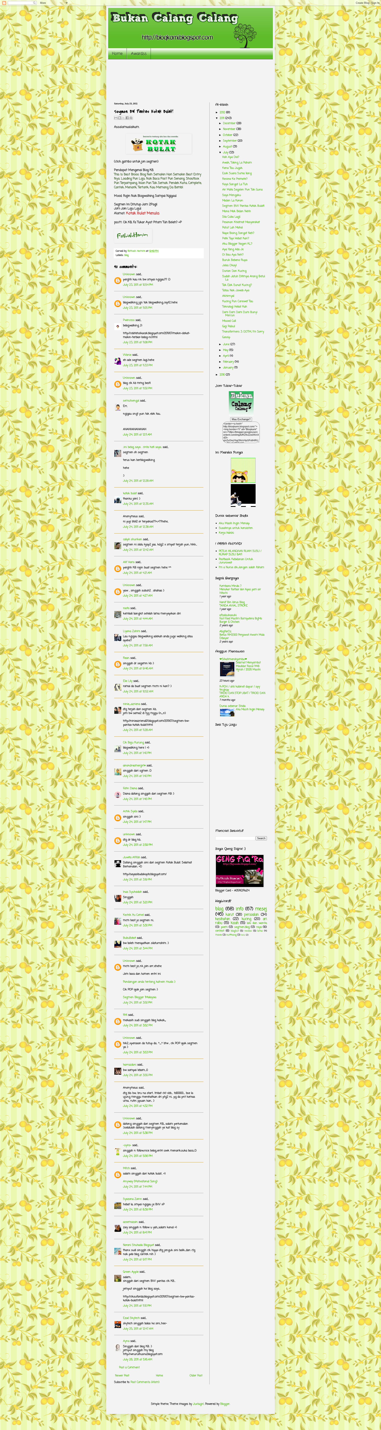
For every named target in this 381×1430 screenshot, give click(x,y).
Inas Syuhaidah (132, 892)
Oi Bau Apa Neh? (232, 255)
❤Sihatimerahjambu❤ (233, 659)
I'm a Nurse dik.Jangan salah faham (241, 567)
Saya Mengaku (231, 195)
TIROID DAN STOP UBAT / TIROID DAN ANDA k (242, 695)
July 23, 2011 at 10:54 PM (138, 285)
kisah (235, 923)
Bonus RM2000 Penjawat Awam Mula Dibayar (242, 636)
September (230, 141)
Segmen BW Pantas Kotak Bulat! (243, 206)
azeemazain (130, 1222)
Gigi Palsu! (228, 326)
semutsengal (131, 401)
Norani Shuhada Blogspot (138, 1245)
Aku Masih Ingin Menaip (234, 523)
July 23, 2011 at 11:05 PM (137, 308)
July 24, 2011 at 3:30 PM (137, 926)
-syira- (127, 1145)
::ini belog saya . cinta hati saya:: (142, 447)
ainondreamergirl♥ (134, 766)
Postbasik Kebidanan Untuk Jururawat (236, 561)
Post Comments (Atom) (145, 1382)
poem (224, 927)
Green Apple (131, 1272)
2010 (223, 375)
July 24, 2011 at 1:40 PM (137, 753)
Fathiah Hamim (137, 251)
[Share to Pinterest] (131, 118)
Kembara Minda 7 (230, 586)
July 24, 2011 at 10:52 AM (138, 692)
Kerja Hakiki (226, 533)
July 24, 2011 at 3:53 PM (137, 1052)
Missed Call (229, 321)
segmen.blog (242, 927)
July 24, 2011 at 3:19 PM (137, 880)
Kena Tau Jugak (232, 168)
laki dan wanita (257, 923)
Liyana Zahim (131, 631)
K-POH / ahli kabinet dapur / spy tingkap (239, 688)
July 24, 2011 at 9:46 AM (138, 669)
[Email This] (116, 118)
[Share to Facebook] (127, 118)
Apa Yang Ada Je (232, 249)
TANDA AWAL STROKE (233, 606)
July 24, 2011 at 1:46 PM (137, 799)
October (228, 135)
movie (218, 935)
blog (126, 255)
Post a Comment (129, 1368)
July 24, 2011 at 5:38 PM (137, 1133)
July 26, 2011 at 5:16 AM (137, 1360)
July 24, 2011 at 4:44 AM (138, 619)
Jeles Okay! (229, 265)
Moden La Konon (232, 201)
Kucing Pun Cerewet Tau (237, 301)
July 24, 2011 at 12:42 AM (138, 550)
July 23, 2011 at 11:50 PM (137, 388)
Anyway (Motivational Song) (140, 1181)
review (248, 931)
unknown (129, 834)
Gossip (226, 337)
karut (230, 914)
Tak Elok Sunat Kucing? (237, 285)
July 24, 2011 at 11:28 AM (138, 730)
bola (243, 935)
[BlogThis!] (120, 118)
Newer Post (122, 1376)
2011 (222, 118)
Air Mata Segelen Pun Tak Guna (242, 190)
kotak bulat (130, 493)
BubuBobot (129, 938)
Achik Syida (130, 811)
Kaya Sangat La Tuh (235, 184)
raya (259, 927)
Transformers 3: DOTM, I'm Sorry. (243, 332)
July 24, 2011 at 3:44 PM (137, 949)
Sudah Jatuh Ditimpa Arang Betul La (243, 278)
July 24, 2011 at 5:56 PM (138, 1156)
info (239, 909)
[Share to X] (123, 118)
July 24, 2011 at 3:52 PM (137, 1025)
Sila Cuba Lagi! (231, 217)
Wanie (127, 355)
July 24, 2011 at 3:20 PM (137, 902)
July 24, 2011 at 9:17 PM (137, 1260)
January (228, 368)
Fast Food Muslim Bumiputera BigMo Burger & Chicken (240, 620)
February (229, 362)
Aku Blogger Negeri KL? (237, 244)
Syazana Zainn (132, 1199)
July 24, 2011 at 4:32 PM (137, 1106)
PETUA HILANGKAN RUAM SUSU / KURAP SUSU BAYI (240, 553)
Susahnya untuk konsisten (236, 528)
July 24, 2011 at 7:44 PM (137, 1187)
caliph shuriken (132, 539)
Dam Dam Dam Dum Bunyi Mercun (239, 314)
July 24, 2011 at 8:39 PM (138, 1210)
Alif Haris (129, 562)
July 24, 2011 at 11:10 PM (137, 1306)
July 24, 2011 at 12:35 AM (138, 504)
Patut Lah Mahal (232, 228)
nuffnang (231, 935)
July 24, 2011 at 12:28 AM (138, 481)
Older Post (196, 1376)
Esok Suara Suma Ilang (237, 173)
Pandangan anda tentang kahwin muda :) (149, 982)
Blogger (225, 1404)
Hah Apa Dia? (230, 157)
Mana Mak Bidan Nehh (236, 211)
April (226, 356)
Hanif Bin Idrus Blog (232, 602)
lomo (260, 931)
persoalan (251, 914)
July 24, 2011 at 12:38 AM (138, 527)
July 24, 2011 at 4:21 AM (137, 573)
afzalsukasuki (228, 615)
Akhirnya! (228, 296)
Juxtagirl (198, 1404)
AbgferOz (225, 631)
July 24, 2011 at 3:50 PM (137, 1003)
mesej (261, 909)
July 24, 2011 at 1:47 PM (137, 822)
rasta (126, 608)
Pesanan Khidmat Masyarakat (241, 222)
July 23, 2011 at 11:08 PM (137, 342)
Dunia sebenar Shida (232, 706)
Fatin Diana (130, 788)
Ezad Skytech (131, 1318)
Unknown (129, 274)
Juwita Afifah (131, 857)
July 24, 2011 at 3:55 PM (137, 1075)
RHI (125, 1015)
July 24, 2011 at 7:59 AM (138, 646)
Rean (126, 658)
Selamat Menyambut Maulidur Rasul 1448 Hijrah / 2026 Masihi (248, 666)
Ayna (126, 1341)
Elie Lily (127, 681)
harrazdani (129, 1065)
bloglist (235, 931)
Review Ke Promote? (234, 179)
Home (117, 54)
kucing (246, 919)
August (228, 147)
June (226, 344)
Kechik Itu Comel (133, 915)
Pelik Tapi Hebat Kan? (235, 238)
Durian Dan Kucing (234, 271)
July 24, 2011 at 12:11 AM (137, 435)
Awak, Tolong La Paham (237, 163)
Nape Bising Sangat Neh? (238, 233)
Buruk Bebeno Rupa (234, 260)
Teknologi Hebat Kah (234, 307)
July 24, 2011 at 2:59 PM (138, 845)
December (230, 123)
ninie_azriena (131, 704)
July (226, 153)
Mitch (126, 1168)
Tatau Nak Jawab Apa (235, 290)
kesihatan (222, 919)
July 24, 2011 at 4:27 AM (137, 596)
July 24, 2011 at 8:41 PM (137, 1233)
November (229, 129)
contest (219, 931)
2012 (223, 113)
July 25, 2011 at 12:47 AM (138, 1329)
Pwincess (129, 320)
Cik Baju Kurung (133, 743)
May (226, 350)
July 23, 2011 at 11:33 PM (137, 365)
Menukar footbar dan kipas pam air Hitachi (240, 591)
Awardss (139, 54)
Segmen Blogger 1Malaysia (139, 997)
